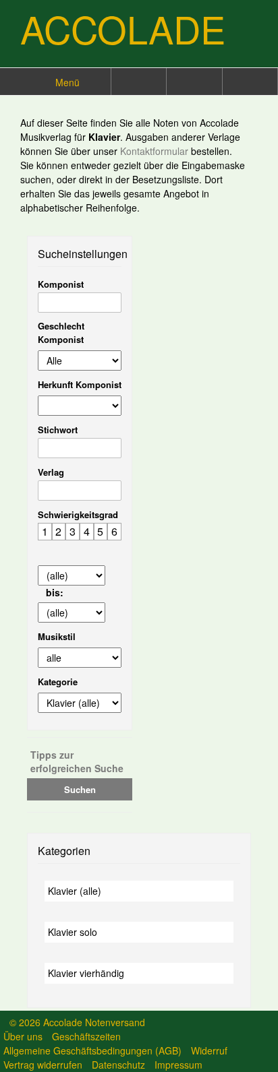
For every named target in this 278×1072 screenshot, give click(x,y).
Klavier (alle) (74, 890)
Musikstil (57, 636)
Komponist (61, 284)
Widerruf (209, 1050)
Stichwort (58, 429)
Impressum (178, 1064)
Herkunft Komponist (79, 384)
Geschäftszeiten (86, 1036)
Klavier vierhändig (86, 973)
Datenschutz (118, 1064)
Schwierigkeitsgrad (78, 514)
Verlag (51, 472)
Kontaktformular (155, 151)
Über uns (23, 1036)
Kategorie (58, 681)
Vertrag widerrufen (42, 1064)
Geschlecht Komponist (61, 332)
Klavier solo (72, 932)
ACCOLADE (122, 28)
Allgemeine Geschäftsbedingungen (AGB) (92, 1050)
